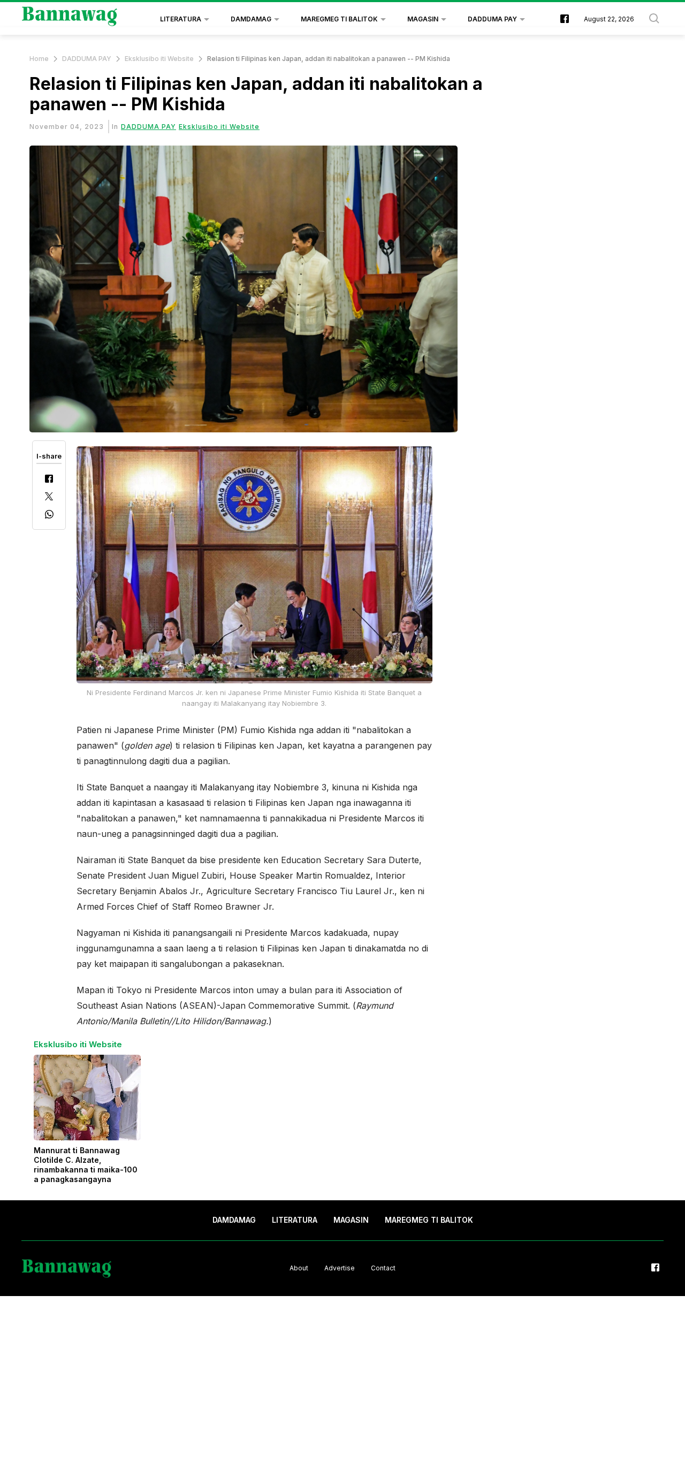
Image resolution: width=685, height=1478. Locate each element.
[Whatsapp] (49, 515)
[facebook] (564, 19)
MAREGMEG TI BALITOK (339, 19)
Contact (383, 1268)
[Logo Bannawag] (69, 19)
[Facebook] (49, 479)
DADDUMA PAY (492, 19)
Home (39, 59)
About (299, 1268)
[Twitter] (49, 497)
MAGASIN (422, 19)
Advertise (339, 1268)
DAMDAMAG (251, 19)
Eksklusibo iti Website (159, 59)
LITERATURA (180, 19)
